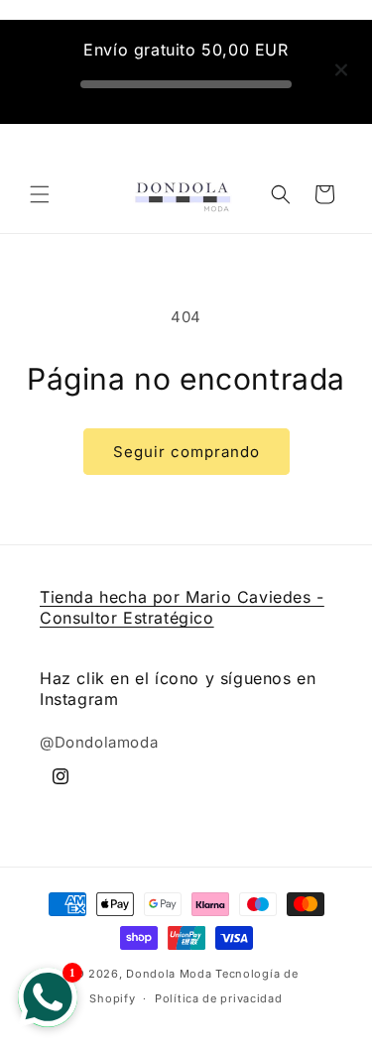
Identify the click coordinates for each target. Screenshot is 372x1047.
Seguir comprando (186, 451)
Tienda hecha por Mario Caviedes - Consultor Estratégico (182, 607)
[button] (40, 194)
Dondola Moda (168, 974)
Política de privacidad (218, 998)
